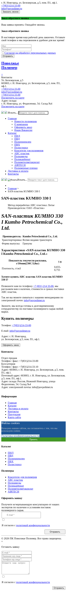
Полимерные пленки (26, 168)
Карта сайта (14, 417)
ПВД (17, 139)
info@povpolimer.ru (11, 8)
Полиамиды (21, 156)
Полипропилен (22, 141)
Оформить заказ (23, 127)
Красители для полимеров (28, 150)
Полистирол (21, 147)
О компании (21, 124)
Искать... (13, 112)
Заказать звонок (11, 12)
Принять (33, 439)
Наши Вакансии (23, 130)
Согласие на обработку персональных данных (30, 53)
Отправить (8, 56)
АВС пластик (21, 153)
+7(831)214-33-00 (10, 5)
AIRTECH (20, 165)
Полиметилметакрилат (27, 162)
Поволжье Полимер (10, 65)
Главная (12, 118)
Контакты (13, 173)
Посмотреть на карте (12, 97)
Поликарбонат (22, 159)
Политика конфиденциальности (20, 436)
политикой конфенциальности (33, 525)
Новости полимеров (25, 121)
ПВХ (17, 144)
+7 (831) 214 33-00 (43, 286)
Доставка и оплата (18, 171)
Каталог (12, 133)
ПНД (17, 136)
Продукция (14, 414)
